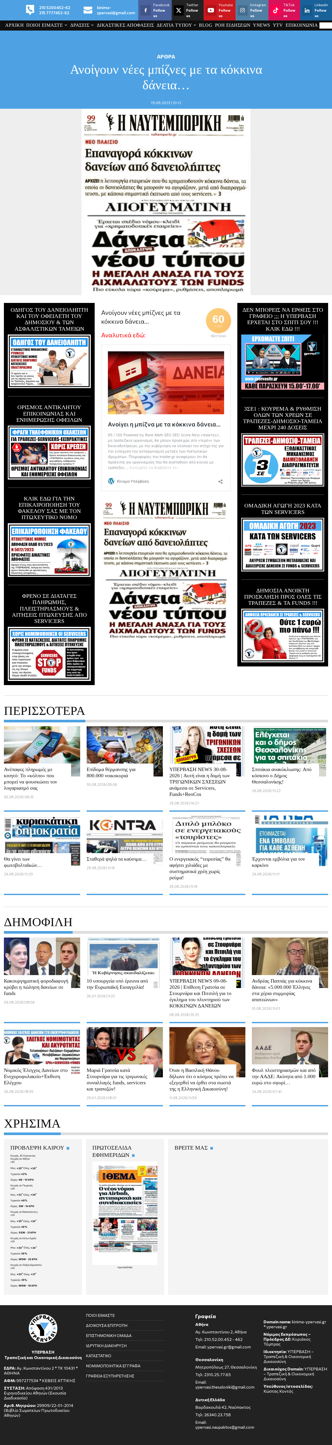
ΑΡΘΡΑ (166, 56)
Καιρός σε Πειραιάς (21, 1185)
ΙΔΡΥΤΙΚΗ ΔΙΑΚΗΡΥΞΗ (106, 1345)
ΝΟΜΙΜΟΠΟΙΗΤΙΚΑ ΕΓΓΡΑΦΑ (113, 1365)
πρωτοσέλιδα (125, 1267)
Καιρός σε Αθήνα (20, 1158)
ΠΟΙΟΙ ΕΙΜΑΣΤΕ (44, 25)
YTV (278, 25)
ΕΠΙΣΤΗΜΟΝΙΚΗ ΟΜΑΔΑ (109, 1335)
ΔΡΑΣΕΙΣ (79, 25)
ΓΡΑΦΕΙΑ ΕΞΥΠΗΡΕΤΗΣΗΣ (110, 1376)
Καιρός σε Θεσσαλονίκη (24, 1211)
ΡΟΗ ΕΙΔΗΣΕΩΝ (233, 25)
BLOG (205, 25)
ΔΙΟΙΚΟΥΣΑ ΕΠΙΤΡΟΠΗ (106, 1325)
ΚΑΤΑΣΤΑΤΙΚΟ (98, 1355)
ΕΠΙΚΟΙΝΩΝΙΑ (302, 25)
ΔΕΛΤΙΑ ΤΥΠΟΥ (174, 25)
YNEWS (261, 25)
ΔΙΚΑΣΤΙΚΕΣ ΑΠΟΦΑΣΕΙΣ (125, 25)
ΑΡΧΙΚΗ (14, 25)
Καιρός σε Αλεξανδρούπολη (26, 1264)
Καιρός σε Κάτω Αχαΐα (23, 1238)
